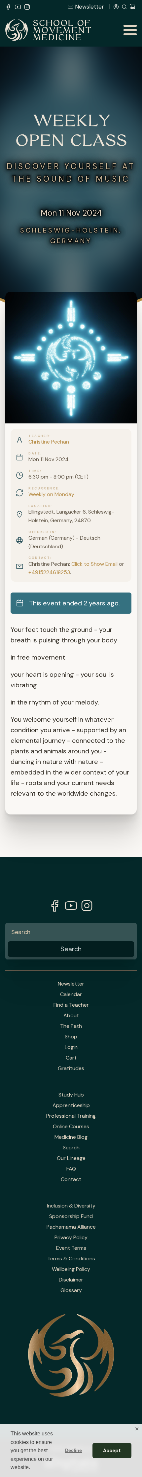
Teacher (39, 436)
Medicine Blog (71, 1137)
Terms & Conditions (71, 1258)
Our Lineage (71, 1158)
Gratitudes (71, 1068)
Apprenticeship (71, 1105)
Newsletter (89, 6)
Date (34, 453)
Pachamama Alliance (71, 1227)
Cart (71, 1058)
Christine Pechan (48, 441)
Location (39, 506)
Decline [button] (73, 1450)
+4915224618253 (49, 572)
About (71, 1015)
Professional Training (71, 1116)
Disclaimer (71, 1279)
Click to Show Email (94, 563)
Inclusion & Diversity (71, 1205)
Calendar (71, 994)
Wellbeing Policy (71, 1269)
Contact (39, 558)
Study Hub (71, 1095)
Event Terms (71, 1248)
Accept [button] (112, 1451)
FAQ (71, 1168)
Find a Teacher (71, 1005)
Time (34, 471)
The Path (71, 1026)
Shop (71, 1036)
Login (71, 1047)
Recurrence (43, 488)
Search (71, 1147)
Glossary (71, 1290)
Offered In (41, 532)
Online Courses (71, 1126)
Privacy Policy (71, 1237)
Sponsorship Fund (71, 1216)
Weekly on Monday (51, 494)
